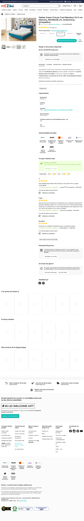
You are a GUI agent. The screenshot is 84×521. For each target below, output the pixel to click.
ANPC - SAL (59, 449)
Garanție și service (33, 435)
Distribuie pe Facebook (39, 283)
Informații (42, 64)
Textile (26, 10)
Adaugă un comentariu (48, 192)
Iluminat (39, 10)
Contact (69, 1)
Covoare (20, 10)
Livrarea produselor (6, 438)
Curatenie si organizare (66, 10)
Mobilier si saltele (6, 10)
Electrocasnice (54, 10)
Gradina (15, 10)
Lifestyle (80, 10)
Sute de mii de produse (43, 383)
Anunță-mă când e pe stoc (67, 40)
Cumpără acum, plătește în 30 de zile (6, 445)
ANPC (57, 446)
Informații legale (59, 427)
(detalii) (46, 252)
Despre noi (45, 431)
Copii (75, 10)
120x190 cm (55, 228)
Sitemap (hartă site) (47, 439)
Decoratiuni (32, 10)
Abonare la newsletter (52, 59)
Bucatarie (45, 10)
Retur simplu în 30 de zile (17, 383)
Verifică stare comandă (56, 1)
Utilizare (49, 64)
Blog (43, 433)
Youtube (81, 431)
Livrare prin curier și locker (70, 383)
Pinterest (77, 431)
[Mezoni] (2, 14)
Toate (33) (43, 174)
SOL (57, 451)
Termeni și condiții (61, 435)
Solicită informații (51, 272)
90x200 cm (69, 33)
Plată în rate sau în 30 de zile (44, 389)
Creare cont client (20, 431)
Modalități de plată (6, 440)
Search (59, 5)
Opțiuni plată (57, 64)
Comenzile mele (5, 435)
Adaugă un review (51, 168)
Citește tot (43, 88)
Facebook (70, 431)
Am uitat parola (19, 449)
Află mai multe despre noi (47, 427)
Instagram (74, 431)
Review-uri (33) (67, 64)
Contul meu (66, 6)
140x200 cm (55, 187)
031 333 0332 (78, 1)
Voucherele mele (19, 440)
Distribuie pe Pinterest (43, 283)
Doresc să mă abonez (10, 416)
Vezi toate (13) (78, 34)
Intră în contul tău (20, 433)
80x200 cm (43, 33)
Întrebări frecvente (47, 436)
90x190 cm (60, 33)
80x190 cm (51, 33)
